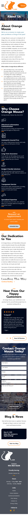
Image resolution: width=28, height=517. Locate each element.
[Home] (10, 5)
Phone (3, 372)
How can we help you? (7, 385)
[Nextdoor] (17, 510)
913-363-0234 (14, 465)
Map (14, 475)
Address (4, 381)
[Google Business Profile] (11, 510)
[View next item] (10, 338)
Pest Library (14, 498)
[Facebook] (14, 510)
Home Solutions (14, 493)
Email (3, 376)
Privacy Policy (14, 503)
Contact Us (14, 501)
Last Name (5, 367)
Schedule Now (14, 226)
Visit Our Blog (14, 443)
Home (14, 490)
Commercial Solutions (14, 496)
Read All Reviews (19, 338)
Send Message (14, 406)
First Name (5, 363)
